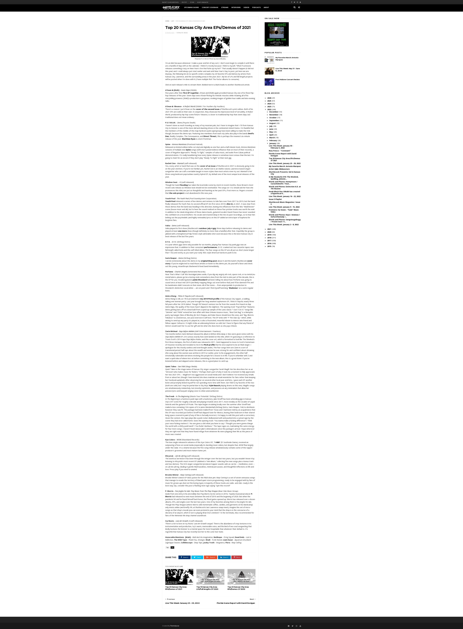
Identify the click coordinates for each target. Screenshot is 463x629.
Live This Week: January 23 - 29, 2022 (284, 163)
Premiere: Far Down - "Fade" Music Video (284, 211)
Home (167, 21)
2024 (269, 103)
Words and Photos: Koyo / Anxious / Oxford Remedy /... (284, 216)
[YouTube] (300, 626)
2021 (269, 229)
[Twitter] (294, 2)
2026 (269, 98)
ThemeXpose (174, 626)
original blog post (209, 261)
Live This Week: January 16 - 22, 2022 (284, 196)
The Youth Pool (183, 198)
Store (192, 2)
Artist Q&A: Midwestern (279, 169)
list (172, 21)
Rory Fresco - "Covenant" (280, 151)
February (273, 140)
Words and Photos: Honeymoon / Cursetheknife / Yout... (283, 182)
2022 (269, 109)
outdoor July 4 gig (207, 228)
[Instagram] (297, 2)
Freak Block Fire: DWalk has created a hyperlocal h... (284, 192)
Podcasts (256, 7)
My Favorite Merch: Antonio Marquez (285, 166)
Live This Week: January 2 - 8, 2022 (284, 224)
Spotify (184, 2)
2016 (269, 243)
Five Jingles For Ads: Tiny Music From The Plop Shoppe (196, 491)
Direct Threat (210, 136)
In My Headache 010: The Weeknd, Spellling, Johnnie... (283, 178)
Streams (224, 7)
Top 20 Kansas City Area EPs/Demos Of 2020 (238, 588)
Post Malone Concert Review (288, 79)
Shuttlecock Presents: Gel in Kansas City (284, 173)
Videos (246, 7)
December (274, 112)
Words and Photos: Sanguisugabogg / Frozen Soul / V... (285, 220)
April (271, 135)
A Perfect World (189, 106)
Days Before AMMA (186, 331)
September (274, 120)
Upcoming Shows (191, 7)
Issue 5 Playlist (275, 199)
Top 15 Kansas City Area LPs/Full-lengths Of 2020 (207, 588)
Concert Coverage (210, 7)
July (271, 126)
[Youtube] (300, 2)
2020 (269, 232)
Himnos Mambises (179, 144)
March (272, 137)
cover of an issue (207, 166)
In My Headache (202, 2)
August (272, 123)
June (271, 129)
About (266, 7)
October (273, 117)
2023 (269, 106)
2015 (269, 246)
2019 (269, 235)
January (272, 143)
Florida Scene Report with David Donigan (282, 154)
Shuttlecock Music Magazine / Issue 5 (284, 203)
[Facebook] (291, 2)
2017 (269, 240)
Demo (179, 122)
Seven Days (185, 90)
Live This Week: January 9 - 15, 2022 (284, 207)
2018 (269, 237)
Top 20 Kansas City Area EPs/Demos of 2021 (176, 588)
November (274, 115)
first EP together (191, 93)
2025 (269, 101)
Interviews (236, 7)
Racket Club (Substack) (170, 2)
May (271, 132)
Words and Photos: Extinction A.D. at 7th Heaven (285, 187)
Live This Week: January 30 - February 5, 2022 (281, 147)
